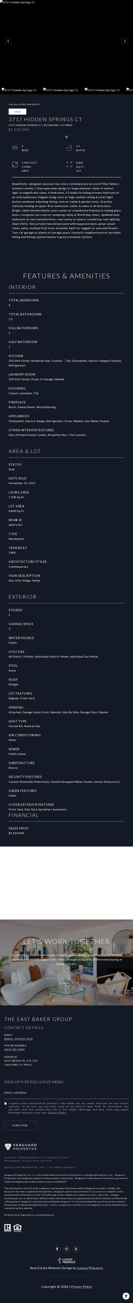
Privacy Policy (57, 1112)
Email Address (15, 1092)
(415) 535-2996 (14, 1049)
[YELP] (75, 1248)
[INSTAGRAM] (66, 1248)
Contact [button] (66, 983)
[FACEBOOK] (57, 1248)
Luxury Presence (90, 1268)
